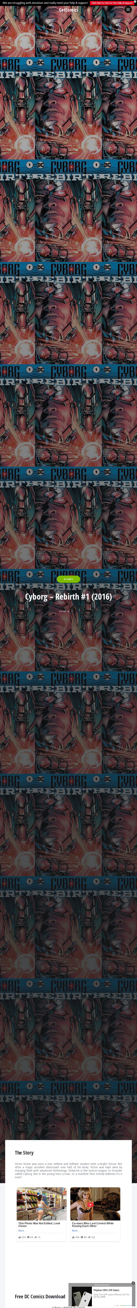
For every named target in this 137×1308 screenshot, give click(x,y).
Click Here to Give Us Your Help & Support (112, 3)
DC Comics (68, 579)
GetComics (68, 10)
